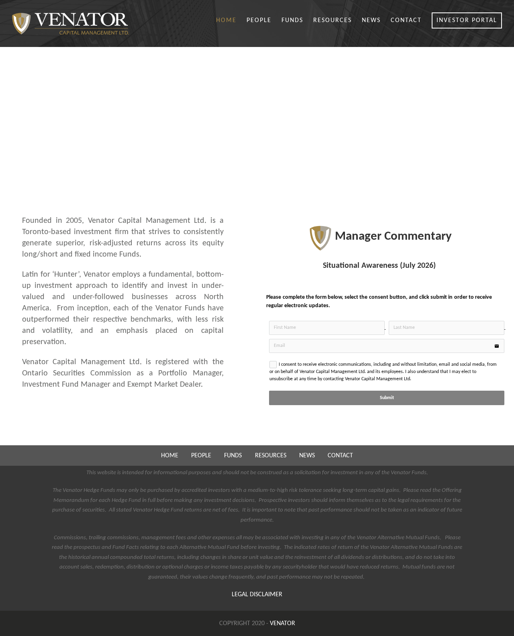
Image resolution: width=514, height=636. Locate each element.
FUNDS (233, 456)
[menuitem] (231, 20)
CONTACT (340, 456)
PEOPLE (201, 456)
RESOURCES (270, 456)
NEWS (307, 456)
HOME (169, 456)
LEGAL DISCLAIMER (257, 594)
